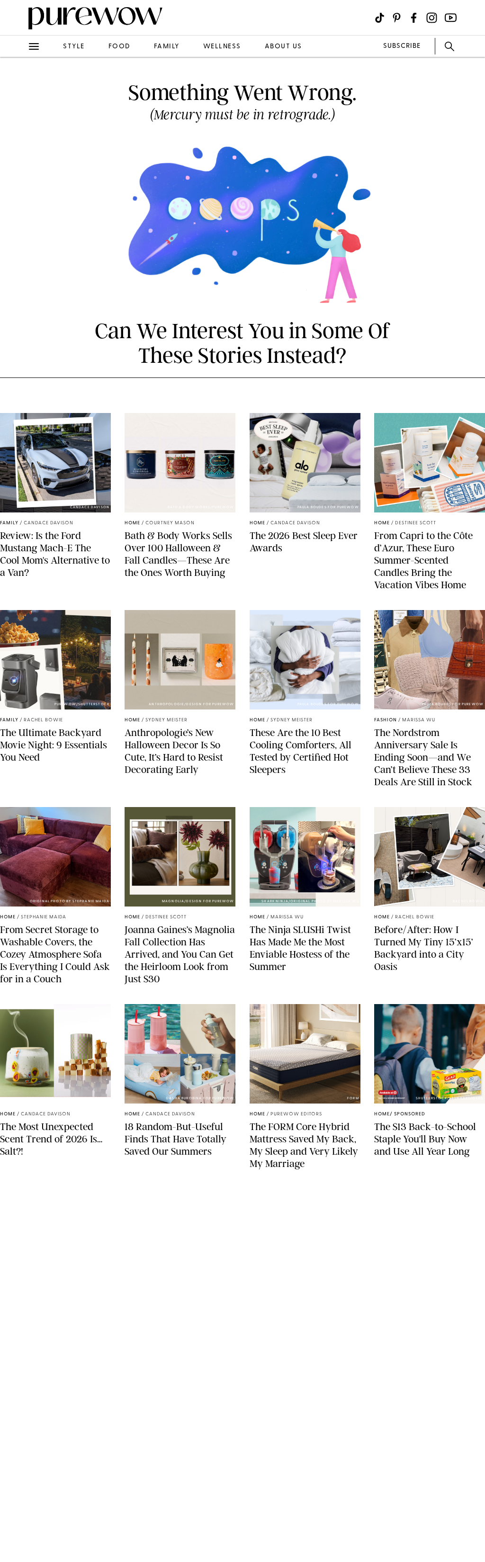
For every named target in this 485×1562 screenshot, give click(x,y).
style (74, 46)
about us (283, 46)
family (167, 46)
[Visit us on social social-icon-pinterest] (397, 18)
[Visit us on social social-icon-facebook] (414, 18)
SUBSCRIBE (402, 46)
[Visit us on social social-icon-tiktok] (380, 18)
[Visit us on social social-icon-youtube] (451, 18)
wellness (222, 46)
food (119, 46)
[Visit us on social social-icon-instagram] (432, 18)
